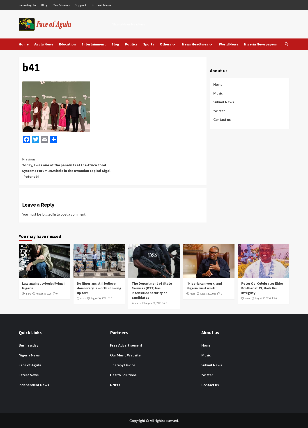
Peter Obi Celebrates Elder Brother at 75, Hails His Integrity (262, 288)
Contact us (222, 119)
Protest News (101, 5)
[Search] (286, 44)
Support (80, 5)
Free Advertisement (126, 345)
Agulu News (43, 44)
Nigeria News (29, 355)
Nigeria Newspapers (260, 44)
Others (165, 44)
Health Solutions (123, 375)
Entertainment (93, 44)
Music (218, 93)
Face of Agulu (30, 365)
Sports (148, 44)
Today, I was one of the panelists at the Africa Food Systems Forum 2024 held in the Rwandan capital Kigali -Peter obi (66, 168)
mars (28, 293)
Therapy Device (122, 365)
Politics (131, 44)
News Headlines (195, 44)
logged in (49, 214)
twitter (219, 110)
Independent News (34, 385)
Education (67, 44)
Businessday (28, 345)
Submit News (223, 102)
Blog (44, 5)
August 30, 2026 (43, 293)
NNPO (115, 385)
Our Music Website (125, 355)
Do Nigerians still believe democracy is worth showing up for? (99, 288)
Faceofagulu (27, 5)
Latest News (29, 375)
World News (228, 44)
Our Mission (61, 5)
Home (24, 44)
